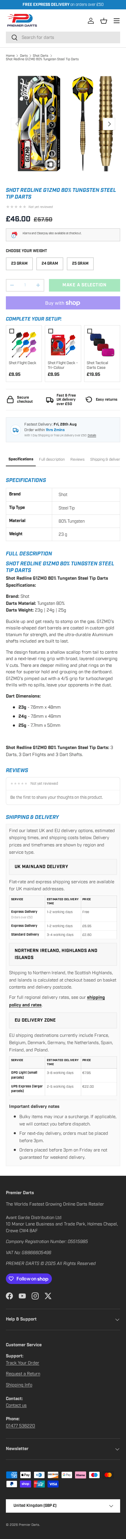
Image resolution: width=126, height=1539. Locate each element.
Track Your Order (22, 1363)
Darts (24, 56)
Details (92, 435)
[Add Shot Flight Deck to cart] (24, 343)
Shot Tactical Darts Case (97, 365)
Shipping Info (19, 1384)
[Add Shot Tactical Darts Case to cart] (102, 343)
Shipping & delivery (106, 459)
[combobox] (63, 37)
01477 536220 (20, 1425)
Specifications (20, 459)
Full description (52, 459)
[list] (63, 124)
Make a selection (84, 285)
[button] (103, 20)
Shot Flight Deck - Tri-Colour (63, 365)
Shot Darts (40, 56)
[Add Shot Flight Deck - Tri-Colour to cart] (63, 343)
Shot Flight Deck (22, 363)
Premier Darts (29, 1525)
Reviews (77, 459)
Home (10, 56)
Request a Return (23, 1373)
